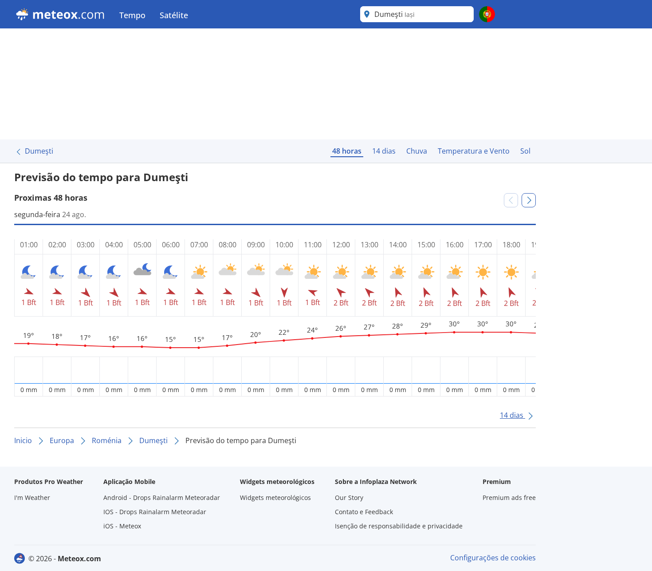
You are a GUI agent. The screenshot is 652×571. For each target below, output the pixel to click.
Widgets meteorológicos (275, 497)
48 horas (346, 151)
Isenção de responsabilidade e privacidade (399, 526)
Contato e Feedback (364, 512)
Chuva (416, 151)
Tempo (132, 15)
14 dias (384, 151)
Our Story (349, 497)
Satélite (174, 15)
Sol (525, 151)
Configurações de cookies (493, 558)
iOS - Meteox (122, 526)
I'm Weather (32, 497)
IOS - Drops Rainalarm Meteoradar (154, 512)
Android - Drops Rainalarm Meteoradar (161, 497)
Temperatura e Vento (474, 151)
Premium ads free (509, 497)
